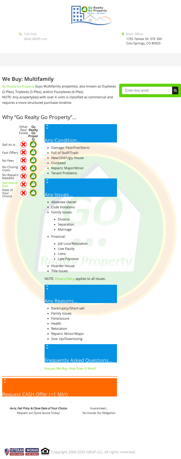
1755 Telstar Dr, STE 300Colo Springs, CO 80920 (144, 41)
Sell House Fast (10, 184)
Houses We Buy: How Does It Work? (70, 368)
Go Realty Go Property (18, 86)
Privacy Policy (65, 279)
